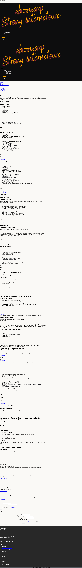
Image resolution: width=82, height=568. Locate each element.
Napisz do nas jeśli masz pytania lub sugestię (19, 518)
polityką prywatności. (13, 507)
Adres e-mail (19, 515)
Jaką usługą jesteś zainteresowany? (18, 516)
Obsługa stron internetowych (7, 33)
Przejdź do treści (2, 0)
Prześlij (23, 523)
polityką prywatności (31, 521)
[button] (24, 29)
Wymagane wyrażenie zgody (23, 519)
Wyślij (1, 509)
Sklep (3, 39)
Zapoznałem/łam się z (9, 507)
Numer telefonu (18, 514)
